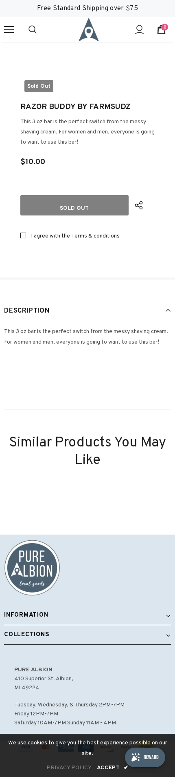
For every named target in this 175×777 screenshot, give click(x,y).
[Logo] (89, 29)
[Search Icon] (40, 30)
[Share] (145, 205)
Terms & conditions (95, 236)
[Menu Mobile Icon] (9, 30)
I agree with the (50, 236)
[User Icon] (139, 29)
